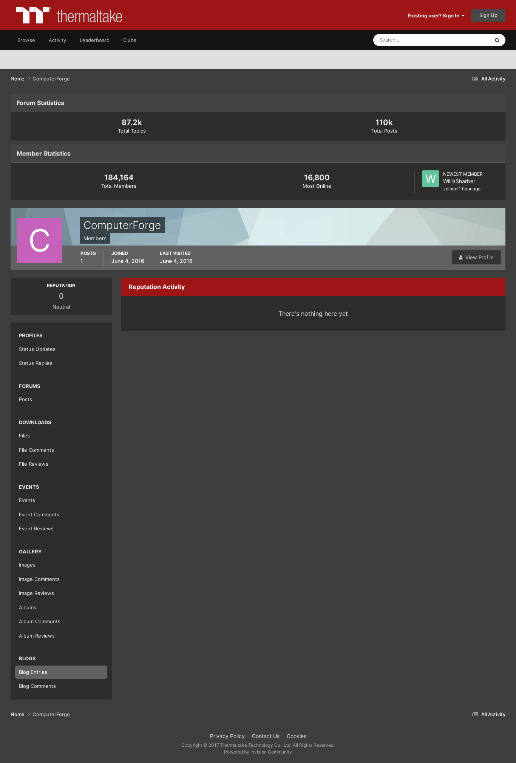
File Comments (36, 450)
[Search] (497, 40)
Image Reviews (36, 593)
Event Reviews (36, 528)
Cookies (296, 736)
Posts (25, 399)
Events (27, 500)
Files (24, 435)
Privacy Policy (227, 736)
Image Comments (39, 579)
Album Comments (39, 621)
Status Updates (462, 40)
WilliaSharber (459, 181)
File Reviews (33, 464)
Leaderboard (95, 40)
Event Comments (39, 514)
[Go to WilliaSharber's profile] (430, 178)
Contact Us (266, 736)
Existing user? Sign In (435, 15)
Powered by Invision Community (258, 752)
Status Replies (36, 363)
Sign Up (488, 15)
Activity (57, 40)
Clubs (129, 40)
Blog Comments (37, 686)
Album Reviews (37, 636)
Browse (26, 40)
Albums (27, 607)
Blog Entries (33, 672)
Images (27, 565)
